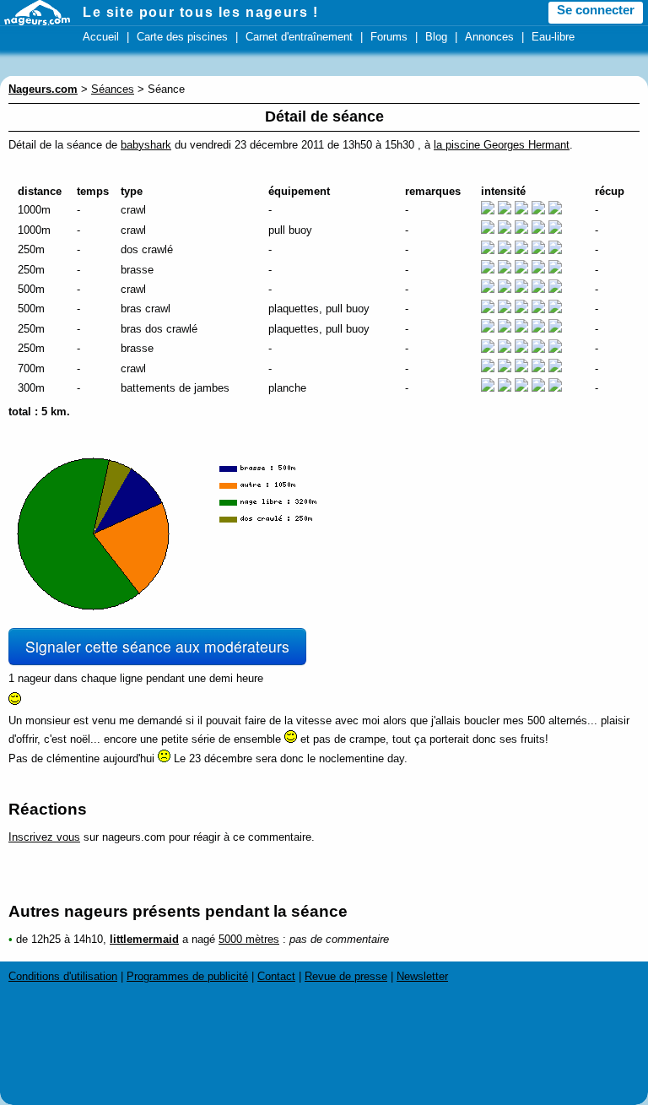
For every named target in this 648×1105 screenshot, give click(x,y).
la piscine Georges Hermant (502, 144)
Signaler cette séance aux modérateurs (157, 646)
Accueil (101, 36)
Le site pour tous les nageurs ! (201, 12)
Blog (436, 36)
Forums (389, 36)
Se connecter (595, 10)
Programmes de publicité (187, 976)
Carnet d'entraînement (299, 36)
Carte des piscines (182, 36)
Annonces (489, 36)
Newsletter (422, 976)
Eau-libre (553, 36)
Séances (112, 89)
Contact (276, 976)
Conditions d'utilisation (62, 976)
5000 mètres (249, 939)
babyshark (146, 144)
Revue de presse (346, 976)
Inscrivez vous (44, 837)
